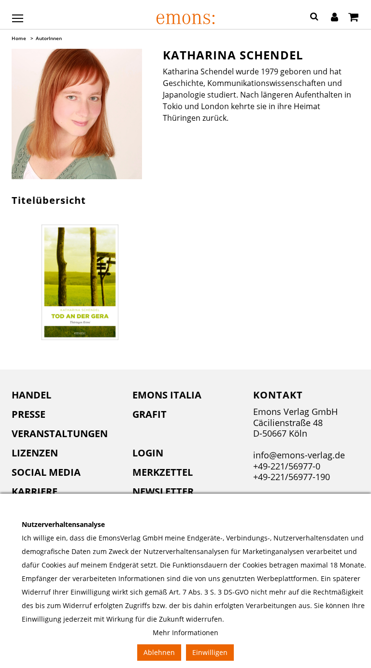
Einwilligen (210, 652)
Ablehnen (159, 652)
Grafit (149, 414)
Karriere (34, 491)
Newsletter (163, 491)
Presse (28, 414)
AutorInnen (49, 38)
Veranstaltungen (60, 433)
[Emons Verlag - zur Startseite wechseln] (185, 19)
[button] (314, 18)
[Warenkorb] (353, 18)
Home (19, 38)
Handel (31, 394)
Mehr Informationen (185, 632)
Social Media (46, 472)
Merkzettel (162, 472)
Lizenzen (35, 452)
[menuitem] (65, 395)
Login (147, 452)
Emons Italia (166, 394)
